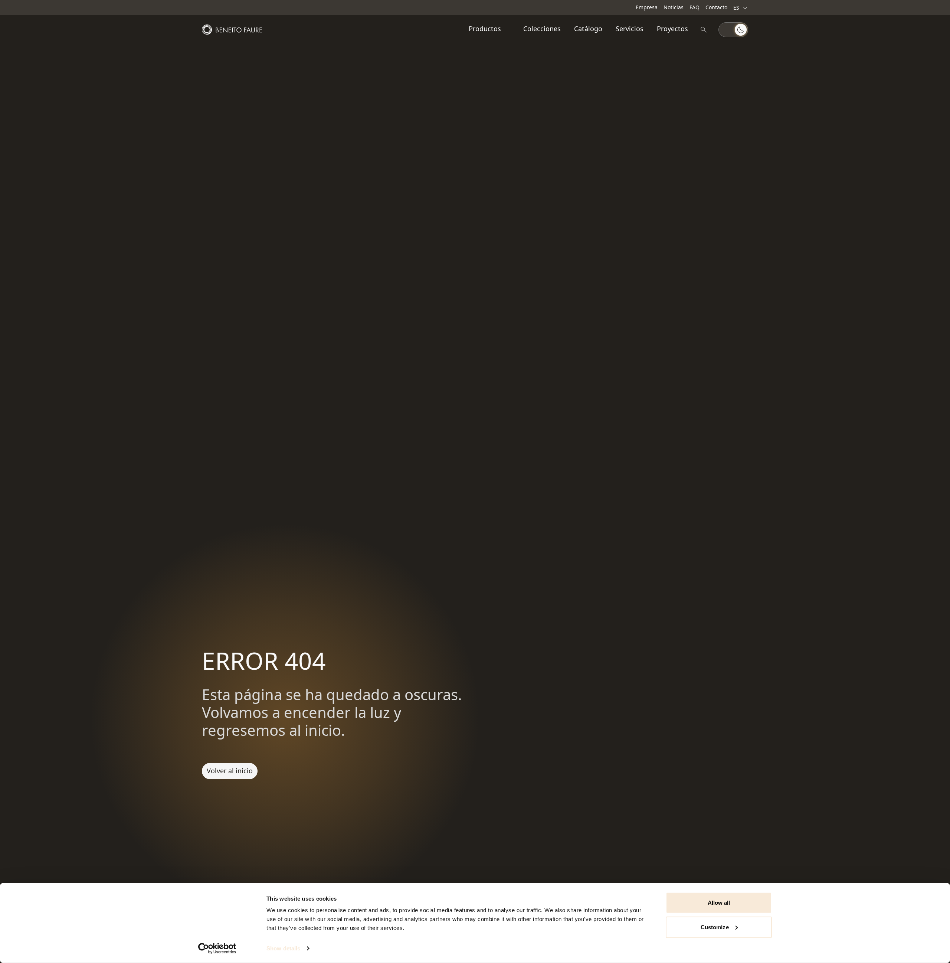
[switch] (733, 29)
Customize (715, 927)
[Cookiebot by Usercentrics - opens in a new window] (217, 948)
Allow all (719, 903)
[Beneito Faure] (232, 30)
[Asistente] (703, 29)
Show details (283, 948)
